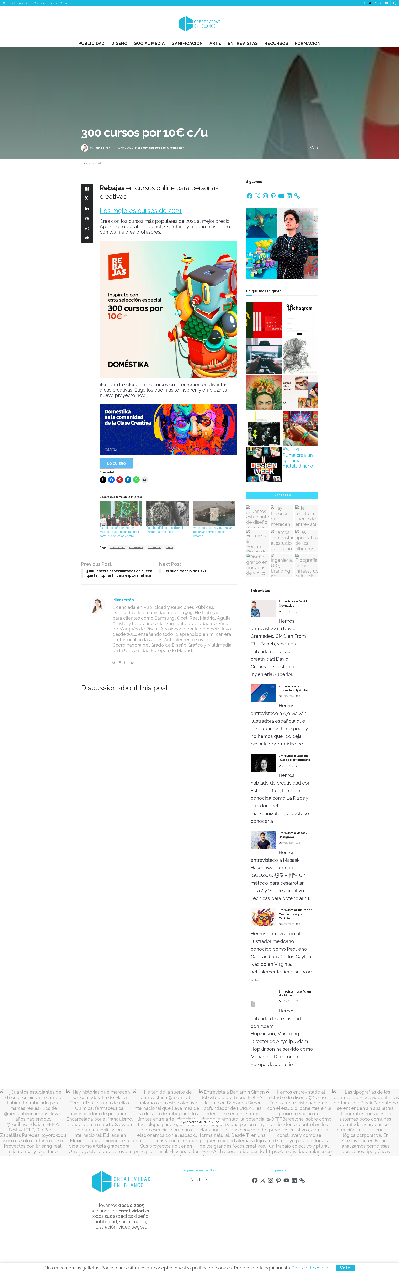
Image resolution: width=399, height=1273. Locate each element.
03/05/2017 (287, 1001)
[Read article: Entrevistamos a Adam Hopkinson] (263, 998)
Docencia (161, 147)
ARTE (215, 43)
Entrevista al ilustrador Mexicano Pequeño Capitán (295, 914)
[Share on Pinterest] (87, 218)
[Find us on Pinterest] (381, 3)
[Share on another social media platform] (87, 238)
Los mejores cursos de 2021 (141, 210)
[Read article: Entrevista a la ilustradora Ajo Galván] (263, 693)
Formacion (308, 43)
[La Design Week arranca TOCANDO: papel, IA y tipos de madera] (264, 464)
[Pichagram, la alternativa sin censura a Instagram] (300, 320)
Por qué (53, 3)
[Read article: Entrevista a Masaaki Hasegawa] (263, 840)
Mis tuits (199, 1179)
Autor (28, 3)
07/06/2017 (287, 611)
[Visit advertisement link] (168, 429)
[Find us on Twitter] (369, 3)
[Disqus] (159, 753)
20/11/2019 (287, 843)
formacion (154, 547)
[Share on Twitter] (87, 198)
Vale (345, 1268)
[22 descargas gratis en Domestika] (300, 392)
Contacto (65, 3)
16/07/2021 (125, 147)
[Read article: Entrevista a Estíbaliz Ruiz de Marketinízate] (263, 763)
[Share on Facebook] (87, 188)
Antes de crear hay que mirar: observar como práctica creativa (213, 532)
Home (84, 163)
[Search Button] (394, 3)
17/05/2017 (287, 765)
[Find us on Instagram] (375, 3)
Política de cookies (311, 1268)
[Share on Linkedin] (87, 208)
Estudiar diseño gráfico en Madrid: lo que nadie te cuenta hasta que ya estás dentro (120, 532)
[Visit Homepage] (199, 23)
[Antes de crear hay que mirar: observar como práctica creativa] (214, 513)
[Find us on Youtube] (386, 3)
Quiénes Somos (12, 3)
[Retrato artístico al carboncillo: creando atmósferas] (167, 513)
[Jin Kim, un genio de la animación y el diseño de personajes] (300, 356)
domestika (136, 547)
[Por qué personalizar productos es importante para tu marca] (300, 428)
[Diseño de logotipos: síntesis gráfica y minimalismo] (264, 320)
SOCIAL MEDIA (149, 43)
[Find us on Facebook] (365, 3)
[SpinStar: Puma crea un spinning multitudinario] (300, 458)
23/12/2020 (287, 696)
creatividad (146, 147)
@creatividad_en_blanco (200, 1122)
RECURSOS (276, 43)
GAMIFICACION (187, 43)
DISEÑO (119, 43)
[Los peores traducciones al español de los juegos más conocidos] (264, 356)
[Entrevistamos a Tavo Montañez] (264, 392)
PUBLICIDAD (92, 43)
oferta (169, 547)
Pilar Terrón (102, 147)
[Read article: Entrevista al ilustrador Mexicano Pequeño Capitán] (263, 917)
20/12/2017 (287, 924)
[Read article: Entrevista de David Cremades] (263, 608)
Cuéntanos (40, 3)
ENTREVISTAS (243, 43)
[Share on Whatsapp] (87, 228)
